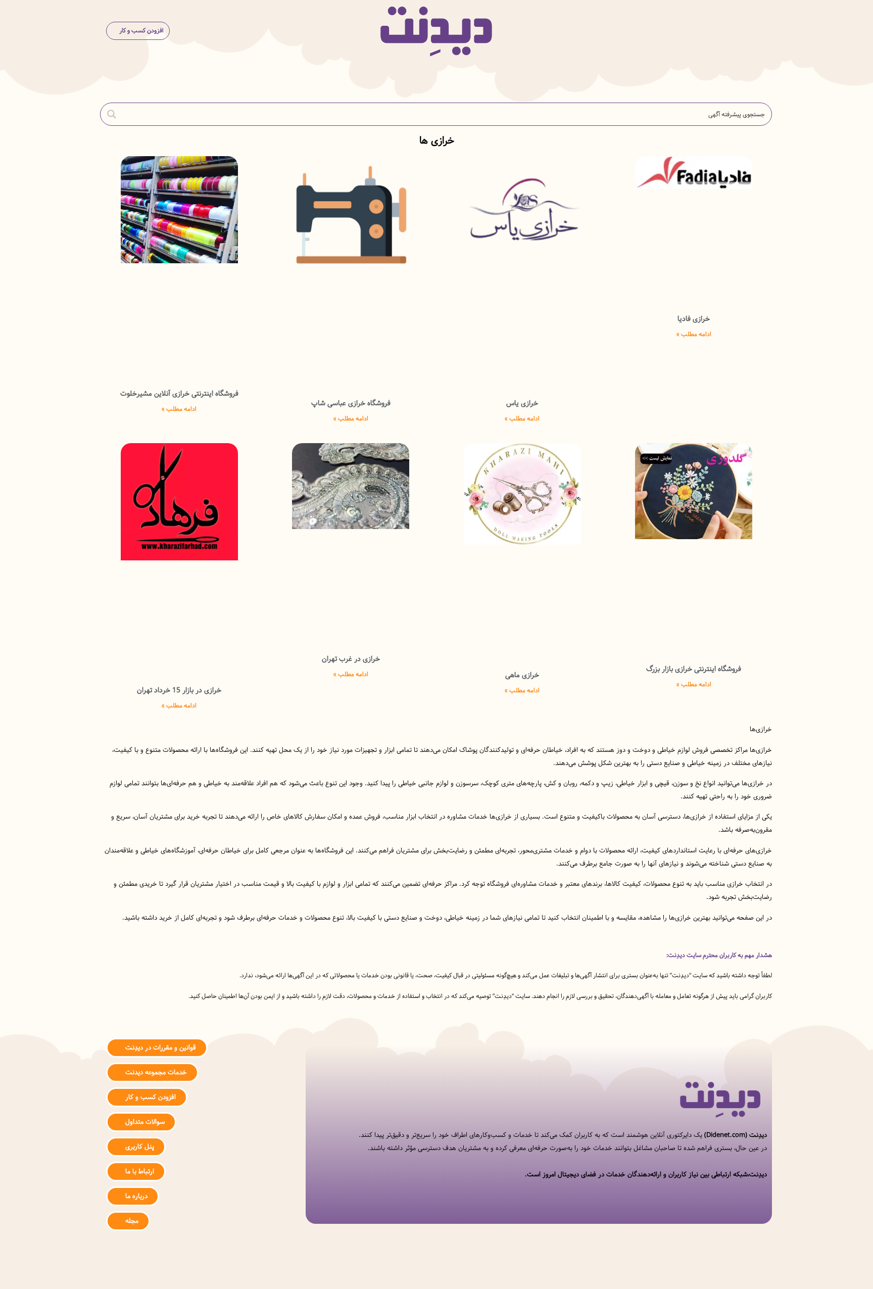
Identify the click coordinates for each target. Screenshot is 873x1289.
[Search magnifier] (112, 114)
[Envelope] (406, 1270)
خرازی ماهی (522, 675)
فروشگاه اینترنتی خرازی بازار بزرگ (693, 669)
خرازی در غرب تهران (351, 658)
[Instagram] (467, 1270)
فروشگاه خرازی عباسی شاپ (351, 403)
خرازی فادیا (693, 318)
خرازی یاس (522, 403)
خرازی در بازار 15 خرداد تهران (179, 690)
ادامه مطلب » (693, 334)
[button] (758, 31)
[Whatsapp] (437, 1270)
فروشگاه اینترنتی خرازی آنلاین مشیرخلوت (179, 393)
